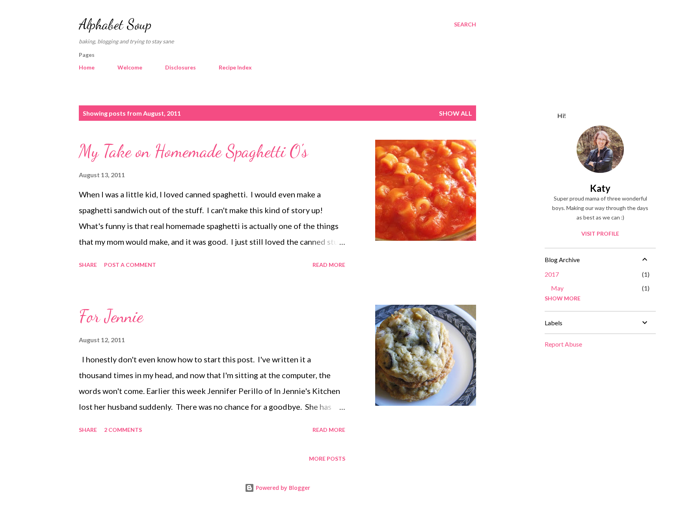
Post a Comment (130, 264)
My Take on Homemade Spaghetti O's (193, 151)
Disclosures (180, 67)
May (557, 288)
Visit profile (600, 233)
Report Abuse (563, 344)
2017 (552, 274)
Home (87, 67)
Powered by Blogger (282, 487)
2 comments (123, 429)
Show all (455, 113)
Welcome (129, 67)
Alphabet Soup (115, 24)
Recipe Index (235, 67)
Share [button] (88, 264)
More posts (327, 458)
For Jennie (111, 316)
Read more (329, 264)
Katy (600, 188)
